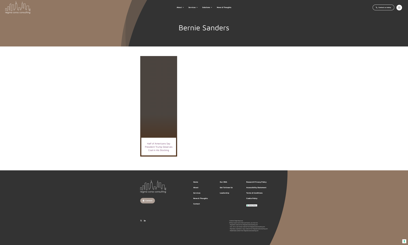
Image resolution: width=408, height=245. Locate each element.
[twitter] (141, 220)
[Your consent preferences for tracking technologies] (404, 241)
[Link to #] (399, 7)
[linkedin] (145, 220)
